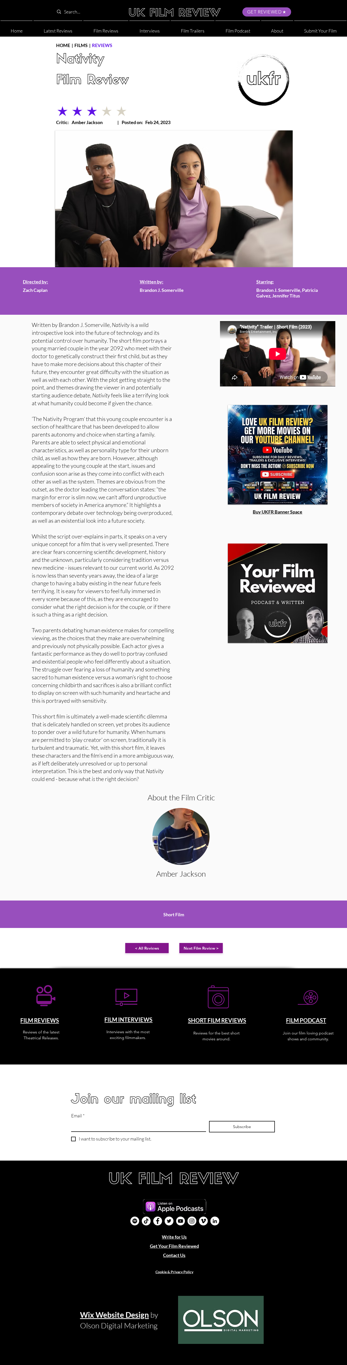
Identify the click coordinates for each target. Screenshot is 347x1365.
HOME (63, 45)
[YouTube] (180, 1221)
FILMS (81, 45)
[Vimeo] (203, 1221)
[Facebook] (157, 1221)
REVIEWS (102, 45)
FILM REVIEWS (39, 1020)
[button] (277, 29)
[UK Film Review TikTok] (146, 1221)
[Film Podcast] (134, 1221)
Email (78, 1115)
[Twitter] (169, 1221)
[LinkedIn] (214, 1221)
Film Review (92, 80)
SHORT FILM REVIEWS (217, 1020)
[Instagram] (191, 1221)
